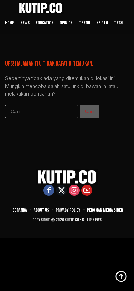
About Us (41, 210)
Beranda (19, 210)
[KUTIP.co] (40, 8)
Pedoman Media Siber (105, 210)
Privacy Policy (68, 210)
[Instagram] (74, 191)
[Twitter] (61, 191)
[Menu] (9, 8)
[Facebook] (48, 191)
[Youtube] (86, 191)
